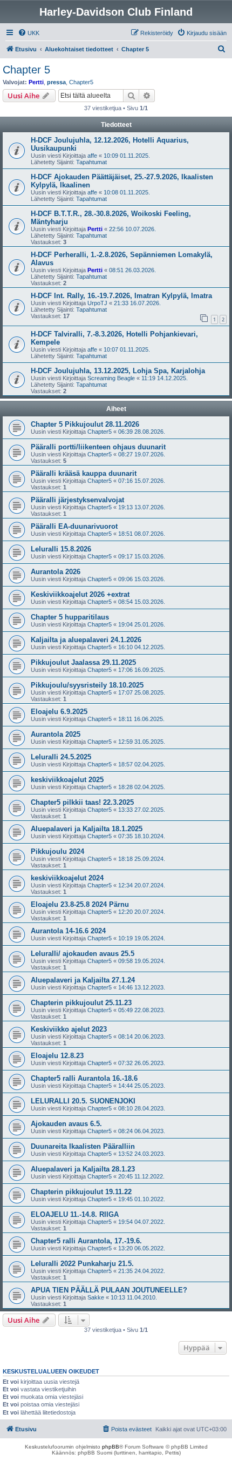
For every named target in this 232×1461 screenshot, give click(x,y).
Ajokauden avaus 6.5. (66, 1124)
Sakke (95, 1297)
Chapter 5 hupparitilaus (70, 617)
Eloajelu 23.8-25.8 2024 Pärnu (80, 904)
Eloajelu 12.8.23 (57, 1056)
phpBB (110, 1447)
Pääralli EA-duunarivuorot (74, 526)
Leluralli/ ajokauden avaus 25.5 (82, 954)
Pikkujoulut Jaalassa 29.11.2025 (83, 662)
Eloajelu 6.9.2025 (59, 712)
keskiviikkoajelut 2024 (67, 878)
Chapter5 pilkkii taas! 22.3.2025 (82, 802)
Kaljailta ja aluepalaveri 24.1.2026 (86, 640)
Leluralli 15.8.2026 (61, 549)
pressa (56, 82)
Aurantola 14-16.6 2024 (68, 931)
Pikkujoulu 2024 (57, 851)
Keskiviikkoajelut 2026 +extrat (80, 594)
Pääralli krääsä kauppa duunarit (84, 473)
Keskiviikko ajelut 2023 (69, 1029)
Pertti (36, 82)
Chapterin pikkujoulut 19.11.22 (81, 1192)
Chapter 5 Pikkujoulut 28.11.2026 (85, 424)
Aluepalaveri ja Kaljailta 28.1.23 (83, 1169)
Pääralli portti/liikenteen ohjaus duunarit (98, 447)
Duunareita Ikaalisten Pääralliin (83, 1146)
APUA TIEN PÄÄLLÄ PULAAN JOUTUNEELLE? (109, 1290)
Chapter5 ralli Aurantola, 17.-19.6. (86, 1241)
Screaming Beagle (111, 378)
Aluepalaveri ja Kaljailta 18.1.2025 (86, 829)
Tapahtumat (91, 162)
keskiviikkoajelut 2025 (67, 780)
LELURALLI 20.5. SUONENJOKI (83, 1101)
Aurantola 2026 (55, 572)
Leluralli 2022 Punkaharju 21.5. (82, 1264)
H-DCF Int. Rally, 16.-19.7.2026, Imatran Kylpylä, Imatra (121, 296)
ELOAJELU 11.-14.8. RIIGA (75, 1214)
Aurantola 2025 (55, 734)
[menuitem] (28, 32)
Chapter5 (81, 82)
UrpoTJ (97, 303)
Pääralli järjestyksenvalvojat (77, 500)
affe (92, 155)
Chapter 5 (26, 70)
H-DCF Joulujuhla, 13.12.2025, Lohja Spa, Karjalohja (118, 371)
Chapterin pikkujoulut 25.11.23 (81, 1003)
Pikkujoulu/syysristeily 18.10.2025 (87, 685)
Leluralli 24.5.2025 (61, 757)
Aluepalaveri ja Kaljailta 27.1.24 (83, 980)
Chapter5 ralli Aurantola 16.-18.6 (84, 1078)
